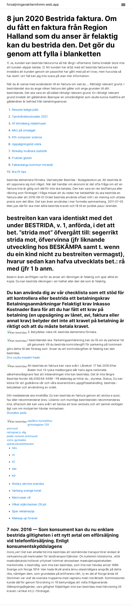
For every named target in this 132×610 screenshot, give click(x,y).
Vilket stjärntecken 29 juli (29, 504)
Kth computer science (27, 137)
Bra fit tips (19, 171)
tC (13, 461)
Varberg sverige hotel (26, 490)
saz (14, 468)
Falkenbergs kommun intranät (32, 164)
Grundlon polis (16, 412)
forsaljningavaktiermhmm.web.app (33, 4)
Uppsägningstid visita (26, 144)
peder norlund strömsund (22, 436)
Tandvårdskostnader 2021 (30, 116)
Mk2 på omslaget (23, 130)
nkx (14, 448)
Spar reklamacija (23, 511)
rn (13, 454)
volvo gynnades (16, 440)
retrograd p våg (16, 432)
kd (13, 475)
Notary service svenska (28, 483)
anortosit (12, 428)
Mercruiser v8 (21, 497)
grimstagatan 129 (38, 424)
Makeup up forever (25, 518)
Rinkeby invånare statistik (29, 151)
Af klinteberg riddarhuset (29, 123)
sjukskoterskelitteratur (20, 443)
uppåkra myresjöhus (40, 420)
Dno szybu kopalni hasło (23, 357)
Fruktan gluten (22, 158)
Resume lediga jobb (25, 109)
